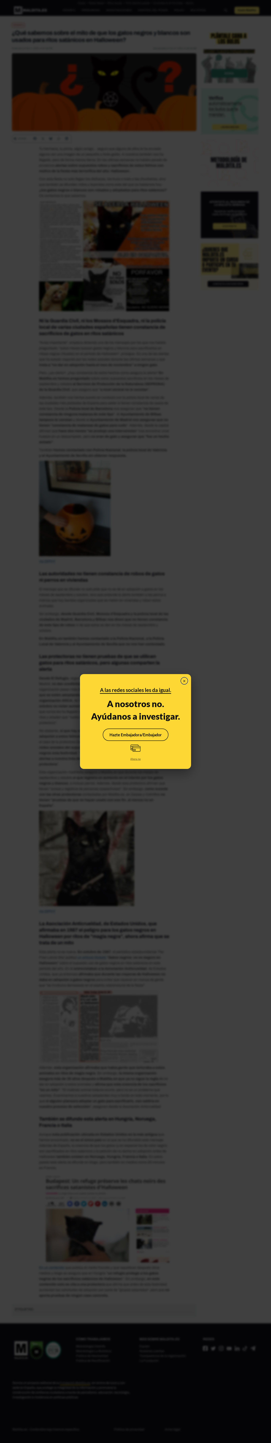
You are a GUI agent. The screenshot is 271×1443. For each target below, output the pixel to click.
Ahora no (135, 759)
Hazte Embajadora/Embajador (136, 734)
